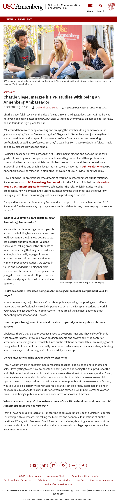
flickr (73, 465)
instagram (63, 465)
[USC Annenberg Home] (41, 10)
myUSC (80, 480)
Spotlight (25, 19)
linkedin (53, 465)
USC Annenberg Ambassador (44, 182)
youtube (34, 465)
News (9, 19)
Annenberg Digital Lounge (85, 476)
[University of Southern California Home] (111, 7)
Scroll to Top (104, 491)
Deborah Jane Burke (47, 107)
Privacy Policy (63, 480)
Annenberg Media (56, 476)
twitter (44, 465)
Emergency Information (101, 480)
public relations (92, 166)
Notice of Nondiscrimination (59, 484)
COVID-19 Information (30, 476)
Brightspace (44, 480)
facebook (83, 465)
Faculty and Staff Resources (17, 480)
